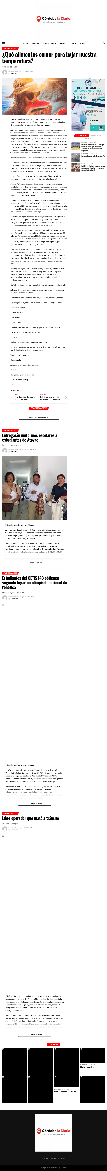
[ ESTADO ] (82, 43)
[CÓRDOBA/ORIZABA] (49, 43)
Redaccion (14, 73)
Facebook (45, 1158)
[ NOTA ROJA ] (36, 43)
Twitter (53, 1158)
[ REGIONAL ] (62, 43)
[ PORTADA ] (25, 43)
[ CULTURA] (72, 43)
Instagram (61, 1158)
